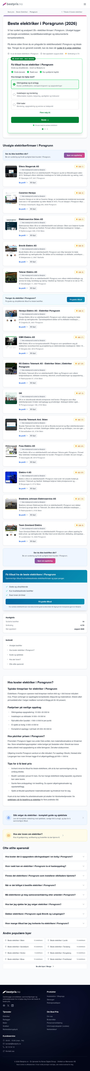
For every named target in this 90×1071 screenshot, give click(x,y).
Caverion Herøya (27, 192)
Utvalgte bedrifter (15, 645)
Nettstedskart (52, 1029)
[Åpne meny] (84, 4)
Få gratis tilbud (76, 299)
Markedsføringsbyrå (10, 1029)
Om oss (50, 1016)
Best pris (11, 12)
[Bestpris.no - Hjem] (13, 4)
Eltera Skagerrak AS (29, 166)
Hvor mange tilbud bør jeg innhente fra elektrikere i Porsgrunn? (37, 923)
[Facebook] (4, 1005)
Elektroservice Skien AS (31, 219)
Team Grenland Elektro (30, 525)
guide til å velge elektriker (69, 47)
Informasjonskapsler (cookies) (58, 1026)
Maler (5, 1023)
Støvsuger (50, 999)
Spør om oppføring (74, 155)
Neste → (45, 119)
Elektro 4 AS (25, 472)
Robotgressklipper (53, 1003)
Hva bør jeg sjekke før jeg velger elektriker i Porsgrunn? (33, 904)
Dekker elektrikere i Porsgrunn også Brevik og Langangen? (35, 913)
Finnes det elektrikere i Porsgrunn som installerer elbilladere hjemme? (40, 875)
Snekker (6, 1026)
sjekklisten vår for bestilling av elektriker (24, 799)
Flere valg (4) (45, 112)
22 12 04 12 (10, 1047)
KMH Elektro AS (27, 337)
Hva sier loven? (15, 659)
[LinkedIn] (12, 1005)
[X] (8, 1005)
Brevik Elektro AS (28, 245)
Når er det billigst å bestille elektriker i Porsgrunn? (30, 885)
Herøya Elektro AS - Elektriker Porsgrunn (39, 310)
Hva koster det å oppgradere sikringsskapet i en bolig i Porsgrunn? (39, 856)
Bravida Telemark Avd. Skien (33, 419)
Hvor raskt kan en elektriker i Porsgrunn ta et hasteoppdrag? (35, 866)
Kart (34, 182)
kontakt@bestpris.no (13, 1044)
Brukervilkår (51, 1019)
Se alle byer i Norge (43, 966)
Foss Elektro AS (27, 445)
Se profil (22, 182)
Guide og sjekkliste (16, 655)
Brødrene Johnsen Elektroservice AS (37, 498)
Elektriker (6, 1016)
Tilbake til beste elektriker (72, 12)
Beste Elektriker (22, 12)
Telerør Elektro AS (28, 271)
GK (20, 393)
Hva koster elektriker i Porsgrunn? (21, 650)
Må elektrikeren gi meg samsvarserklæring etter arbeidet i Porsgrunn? (40, 894)
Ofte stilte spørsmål (16, 664)
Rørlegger (6, 1019)
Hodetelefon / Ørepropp (55, 996)
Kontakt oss (10, 1051)
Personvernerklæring (54, 1023)
